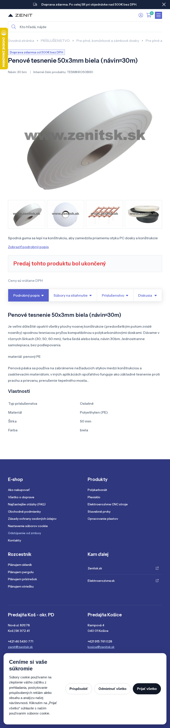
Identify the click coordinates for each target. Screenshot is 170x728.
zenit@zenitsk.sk (20, 647)
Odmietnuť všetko (112, 689)
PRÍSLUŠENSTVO (55, 40)
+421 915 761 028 (100, 641)
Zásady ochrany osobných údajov (32, 519)
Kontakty (14, 540)
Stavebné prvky (99, 512)
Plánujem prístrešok (22, 579)
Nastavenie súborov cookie (28, 526)
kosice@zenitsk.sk (101, 647)
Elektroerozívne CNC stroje (108, 504)
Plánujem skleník (20, 565)
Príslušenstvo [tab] (113, 295)
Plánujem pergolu (21, 572)
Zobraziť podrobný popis (28, 247)
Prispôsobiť (79, 689)
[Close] (163, 4)
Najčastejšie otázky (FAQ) (27, 504)
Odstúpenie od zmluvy (24, 533)
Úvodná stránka (21, 40)
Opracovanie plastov (103, 519)
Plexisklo (94, 497)
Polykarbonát (97, 490)
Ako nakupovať (18, 490)
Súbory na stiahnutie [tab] (71, 295)
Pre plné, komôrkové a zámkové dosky (107, 40)
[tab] (147, 295)
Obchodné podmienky (24, 512)
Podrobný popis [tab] (26, 295)
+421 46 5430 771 (20, 641)
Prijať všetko (147, 689)
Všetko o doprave (21, 497)
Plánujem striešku (21, 586)
